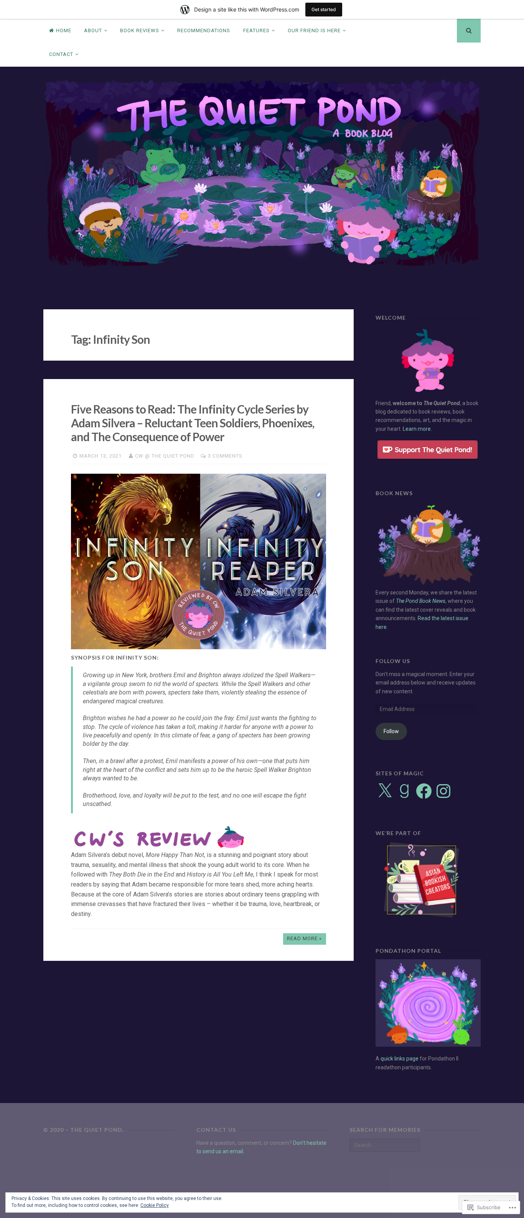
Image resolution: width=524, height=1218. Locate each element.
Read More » (304, 938)
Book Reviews (139, 30)
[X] (385, 791)
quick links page (400, 1058)
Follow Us (393, 661)
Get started (323, 9)
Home (63, 30)
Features (256, 30)
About (93, 30)
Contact (61, 54)
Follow (391, 731)
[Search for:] (384, 1145)
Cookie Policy (154, 1205)
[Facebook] (424, 791)
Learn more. (417, 429)
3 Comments (225, 456)
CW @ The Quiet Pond (164, 456)
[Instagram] (443, 791)
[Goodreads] (404, 791)
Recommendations (203, 30)
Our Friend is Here (314, 30)
